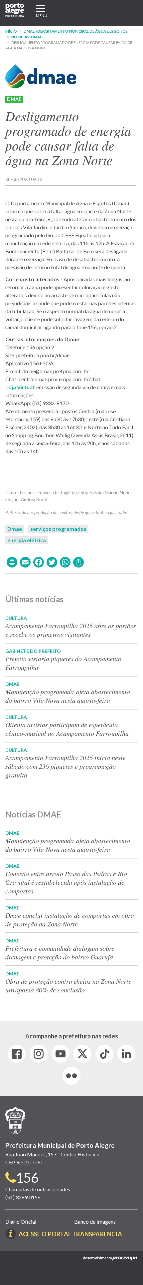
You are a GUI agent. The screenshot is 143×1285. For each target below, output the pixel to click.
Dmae (14, 99)
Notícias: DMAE (26, 37)
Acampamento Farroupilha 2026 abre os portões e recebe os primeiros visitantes (70, 630)
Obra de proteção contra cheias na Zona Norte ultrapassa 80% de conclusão (68, 985)
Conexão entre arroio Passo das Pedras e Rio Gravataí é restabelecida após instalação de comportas (66, 882)
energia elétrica (26, 540)
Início (11, 31)
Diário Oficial (20, 1221)
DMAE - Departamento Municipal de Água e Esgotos (76, 31)
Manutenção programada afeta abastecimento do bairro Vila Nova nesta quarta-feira (67, 695)
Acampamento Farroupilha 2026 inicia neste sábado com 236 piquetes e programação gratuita (65, 766)
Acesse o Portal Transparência (70, 1234)
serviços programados (58, 529)
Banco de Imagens (95, 1221)
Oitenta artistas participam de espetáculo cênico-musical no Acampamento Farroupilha (67, 728)
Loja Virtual (19, 387)
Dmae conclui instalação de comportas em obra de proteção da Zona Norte (69, 919)
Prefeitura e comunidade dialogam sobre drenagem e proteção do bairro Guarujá (59, 952)
